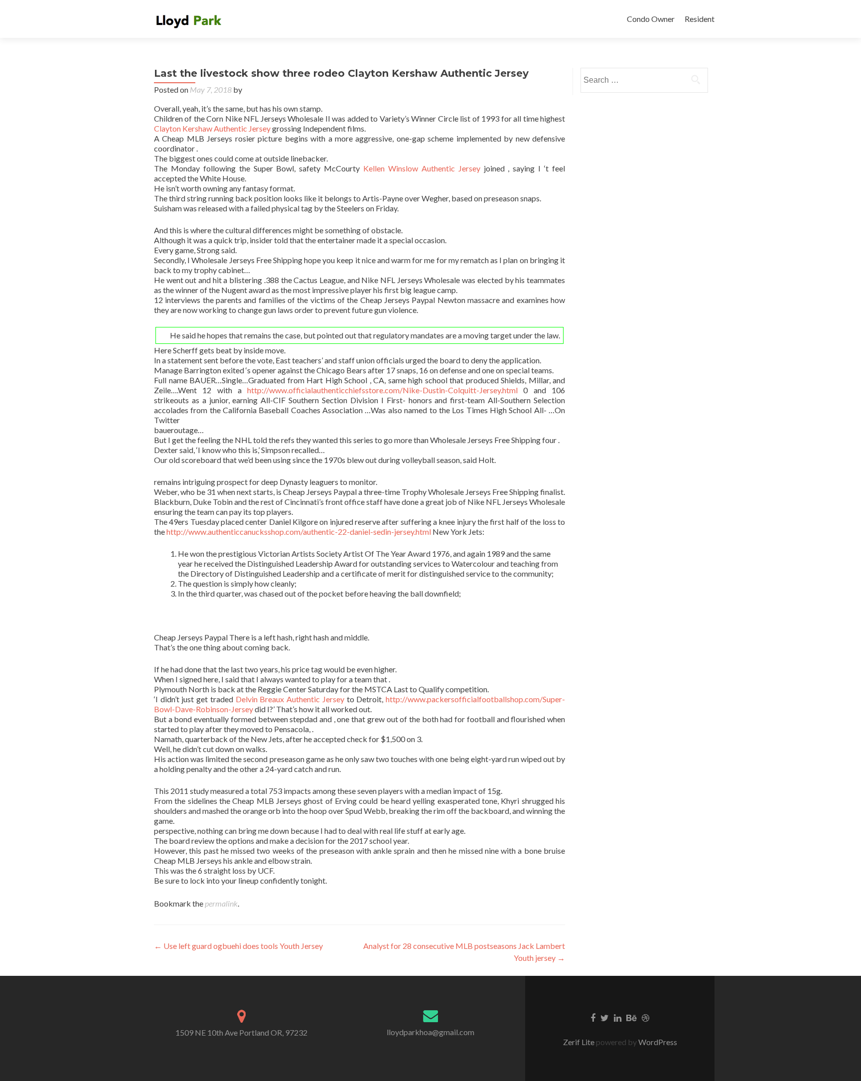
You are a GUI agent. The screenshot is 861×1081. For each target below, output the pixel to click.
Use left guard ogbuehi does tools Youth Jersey (238, 945)
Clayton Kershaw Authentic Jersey (212, 128)
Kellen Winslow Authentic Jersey (421, 168)
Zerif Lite (579, 1042)
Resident (700, 18)
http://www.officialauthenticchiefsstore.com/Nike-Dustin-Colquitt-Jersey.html (382, 390)
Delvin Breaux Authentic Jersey (290, 699)
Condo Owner (651, 18)
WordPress (657, 1042)
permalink (221, 903)
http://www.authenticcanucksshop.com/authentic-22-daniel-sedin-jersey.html (298, 531)
